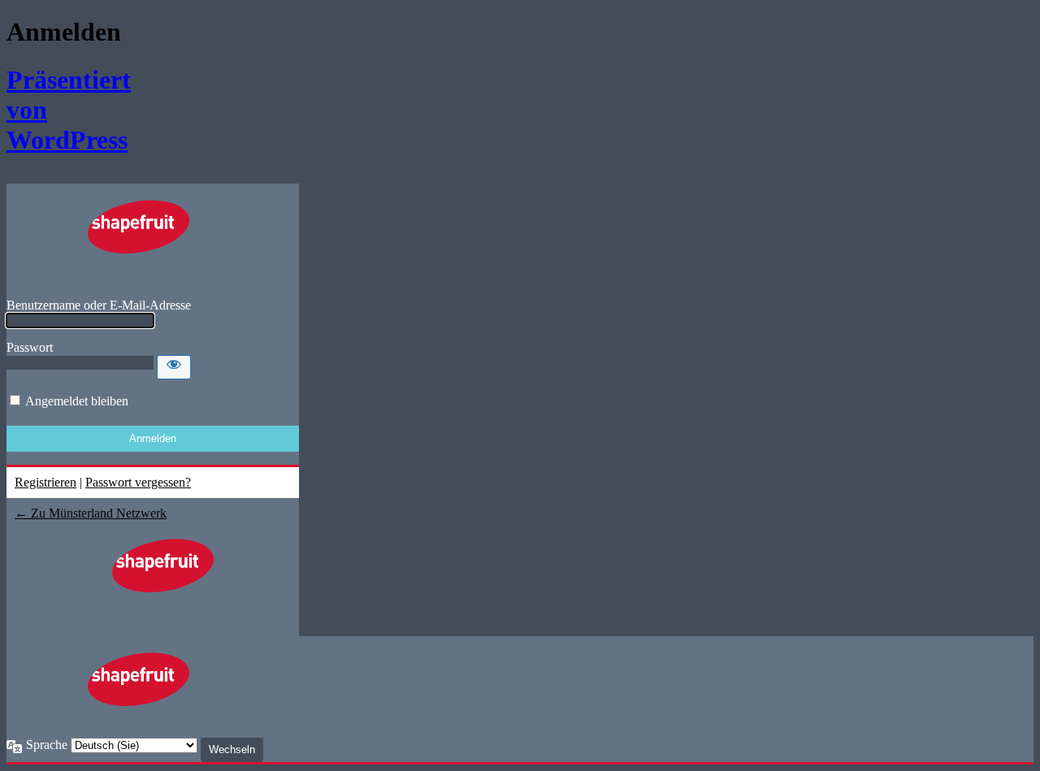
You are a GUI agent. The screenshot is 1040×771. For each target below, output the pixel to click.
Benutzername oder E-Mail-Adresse (98, 305)
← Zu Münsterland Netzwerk (91, 513)
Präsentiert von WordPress (57, 109)
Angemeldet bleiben (76, 401)
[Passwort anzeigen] (174, 367)
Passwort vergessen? (138, 482)
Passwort (29, 347)
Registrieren (45, 482)
